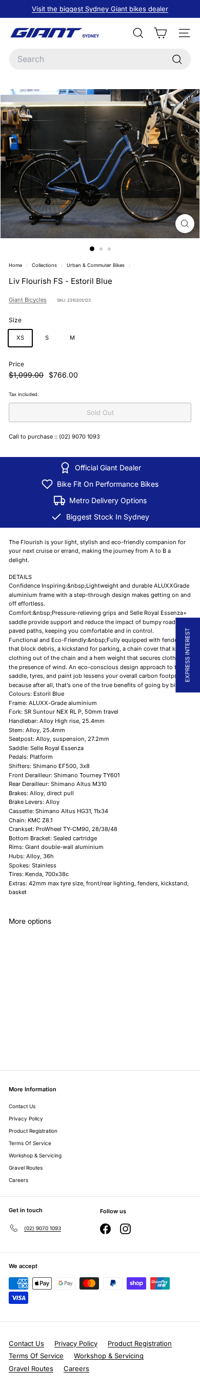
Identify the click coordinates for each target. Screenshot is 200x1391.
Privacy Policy (26, 1118)
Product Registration (33, 1131)
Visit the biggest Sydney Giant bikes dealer (100, 9)
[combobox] (100, 59)
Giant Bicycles (28, 299)
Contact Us (22, 1106)
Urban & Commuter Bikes (96, 265)
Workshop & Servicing (35, 1155)
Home (16, 265)
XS (20, 337)
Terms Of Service (30, 1143)
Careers (18, 1180)
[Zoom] (184, 223)
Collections (45, 265)
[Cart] (160, 33)
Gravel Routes (26, 1168)
